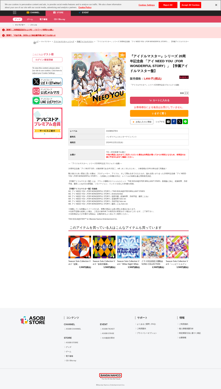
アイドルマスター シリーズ (64, 41)
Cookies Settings (147, 5)
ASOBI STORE (72, 343)
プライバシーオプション (147, 333)
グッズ (17, 19)
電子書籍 (43, 19)
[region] (110, 5)
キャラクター (20, 25)
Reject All (167, 5)
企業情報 (182, 338)
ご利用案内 (141, 329)
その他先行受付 (108, 338)
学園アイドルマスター (85, 41)
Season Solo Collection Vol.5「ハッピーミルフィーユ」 (177, 264)
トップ (36, 41)
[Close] (216, 5)
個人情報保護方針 (186, 329)
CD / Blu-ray (59, 19)
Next (185, 247)
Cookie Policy (84, 7)
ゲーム (30, 19)
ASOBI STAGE (108, 333)
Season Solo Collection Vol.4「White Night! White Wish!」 (128, 264)
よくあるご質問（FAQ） (147, 324)
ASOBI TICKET (108, 329)
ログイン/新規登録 (44, 59)
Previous (72, 247)
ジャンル (33, 25)
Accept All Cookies (191, 5)
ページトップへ (211, 379)
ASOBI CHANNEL (73, 329)
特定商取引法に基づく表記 (190, 333)
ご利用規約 (183, 324)
